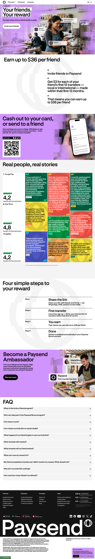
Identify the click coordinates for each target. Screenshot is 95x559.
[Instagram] (83, 516)
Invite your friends (11, 26)
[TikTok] (91, 516)
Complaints (61, 505)
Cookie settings (89, 556)
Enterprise (21, 2)
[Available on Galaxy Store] (15, 138)
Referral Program (8, 505)
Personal (11, 2)
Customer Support (27, 503)
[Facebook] (75, 516)
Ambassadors (7, 503)
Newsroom (42, 501)
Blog (40, 503)
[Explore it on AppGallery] (26, 516)
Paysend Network (26, 499)
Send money (7, 499)
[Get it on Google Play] (19, 138)
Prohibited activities (63, 503)
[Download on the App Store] (17, 138)
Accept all (76, 556)
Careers (41, 499)
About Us (42, 497)
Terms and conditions (64, 497)
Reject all (82, 556)
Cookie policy (61, 499)
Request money (8, 501)
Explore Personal (8, 497)
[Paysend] (4, 2)
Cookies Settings (5, 557)
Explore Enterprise (26, 497)
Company (30, 2)
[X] (87, 516)
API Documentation (27, 501)
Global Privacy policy (63, 501)
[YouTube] (79, 516)
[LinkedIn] (71, 516)
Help (4, 507)
